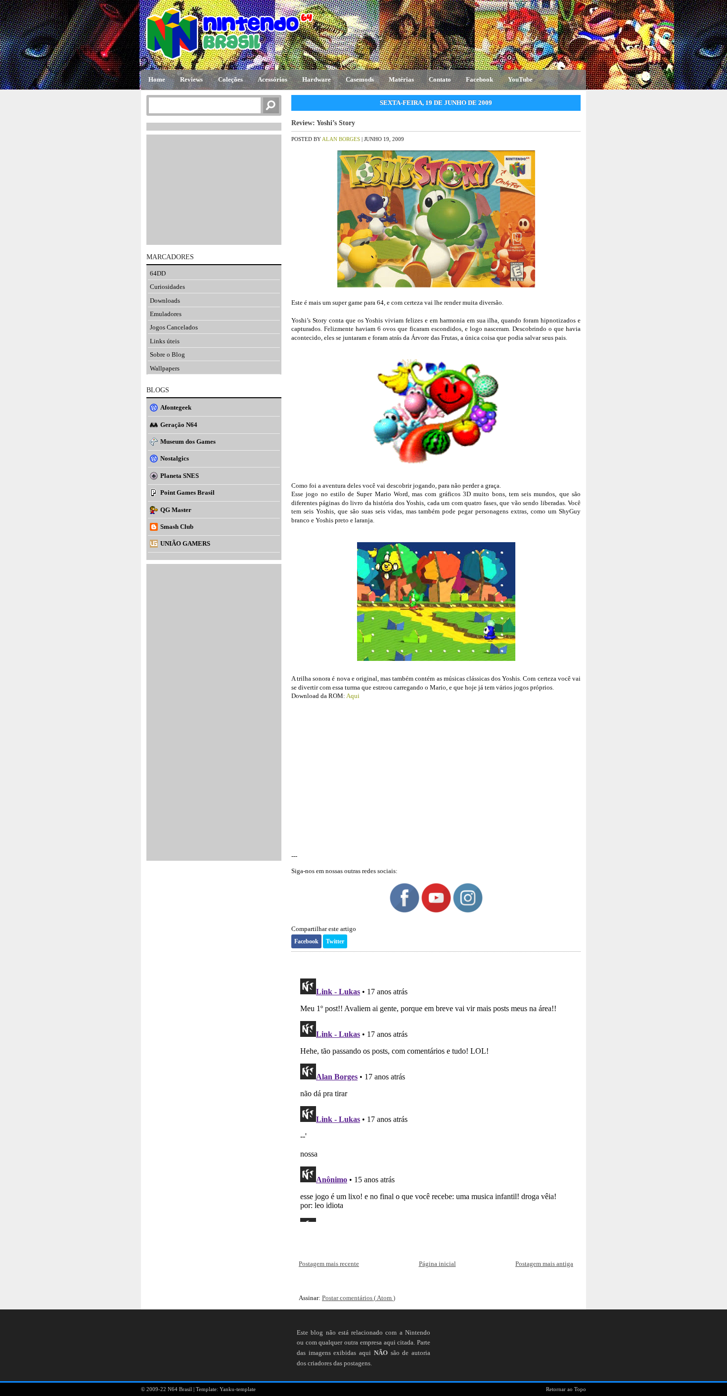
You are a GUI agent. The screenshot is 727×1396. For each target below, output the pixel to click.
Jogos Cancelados (174, 327)
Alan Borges (342, 139)
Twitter (335, 941)
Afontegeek (175, 407)
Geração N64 (178, 424)
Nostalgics (174, 458)
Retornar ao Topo (566, 1389)
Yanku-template (238, 1389)
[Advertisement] (436, 776)
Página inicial (437, 1263)
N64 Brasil (180, 1389)
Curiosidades (167, 286)
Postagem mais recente (329, 1263)
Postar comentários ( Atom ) (358, 1298)
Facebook (306, 941)
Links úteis (165, 341)
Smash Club (176, 526)
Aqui (353, 695)
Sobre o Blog (167, 354)
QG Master (175, 509)
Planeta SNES (179, 475)
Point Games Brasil (187, 492)
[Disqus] (436, 1098)
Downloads (165, 300)
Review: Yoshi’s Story (323, 123)
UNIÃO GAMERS (185, 543)
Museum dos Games (188, 441)
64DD (158, 273)
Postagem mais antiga (544, 1263)
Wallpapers (165, 368)
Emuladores (166, 314)
